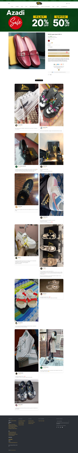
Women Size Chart (31, 422)
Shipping (49, 37)
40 (56, 45)
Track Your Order (41, 420)
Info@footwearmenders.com (13, 442)
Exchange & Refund (21, 420)
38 (51, 45)
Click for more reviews (39, 80)
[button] (9, 3)
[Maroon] (49, 41)
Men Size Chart (31, 420)
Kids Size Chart (30, 423)
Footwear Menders (13, 420)
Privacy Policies (21, 424)
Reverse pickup (21, 422)
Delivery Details (21, 423)
